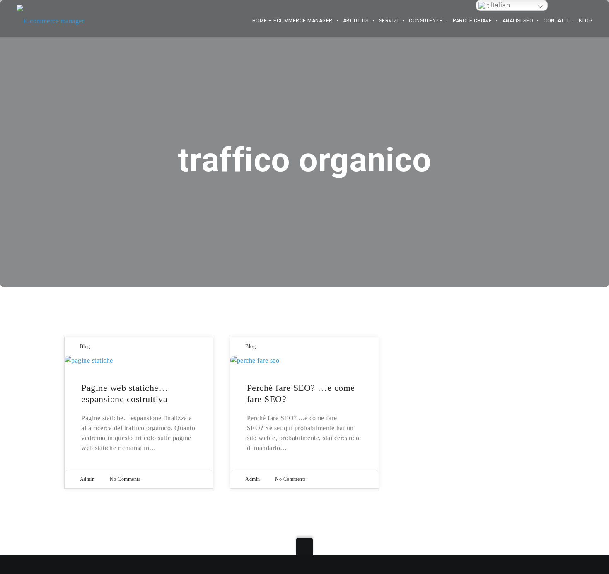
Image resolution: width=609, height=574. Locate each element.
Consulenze (425, 21)
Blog (585, 21)
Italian (499, 5)
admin (87, 479)
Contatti (556, 21)
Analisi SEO (518, 21)
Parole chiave (472, 21)
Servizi (389, 21)
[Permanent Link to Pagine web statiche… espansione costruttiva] (139, 361)
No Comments (125, 479)
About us (356, 21)
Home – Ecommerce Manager (292, 21)
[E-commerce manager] (50, 16)
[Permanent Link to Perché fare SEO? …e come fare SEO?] (304, 361)
